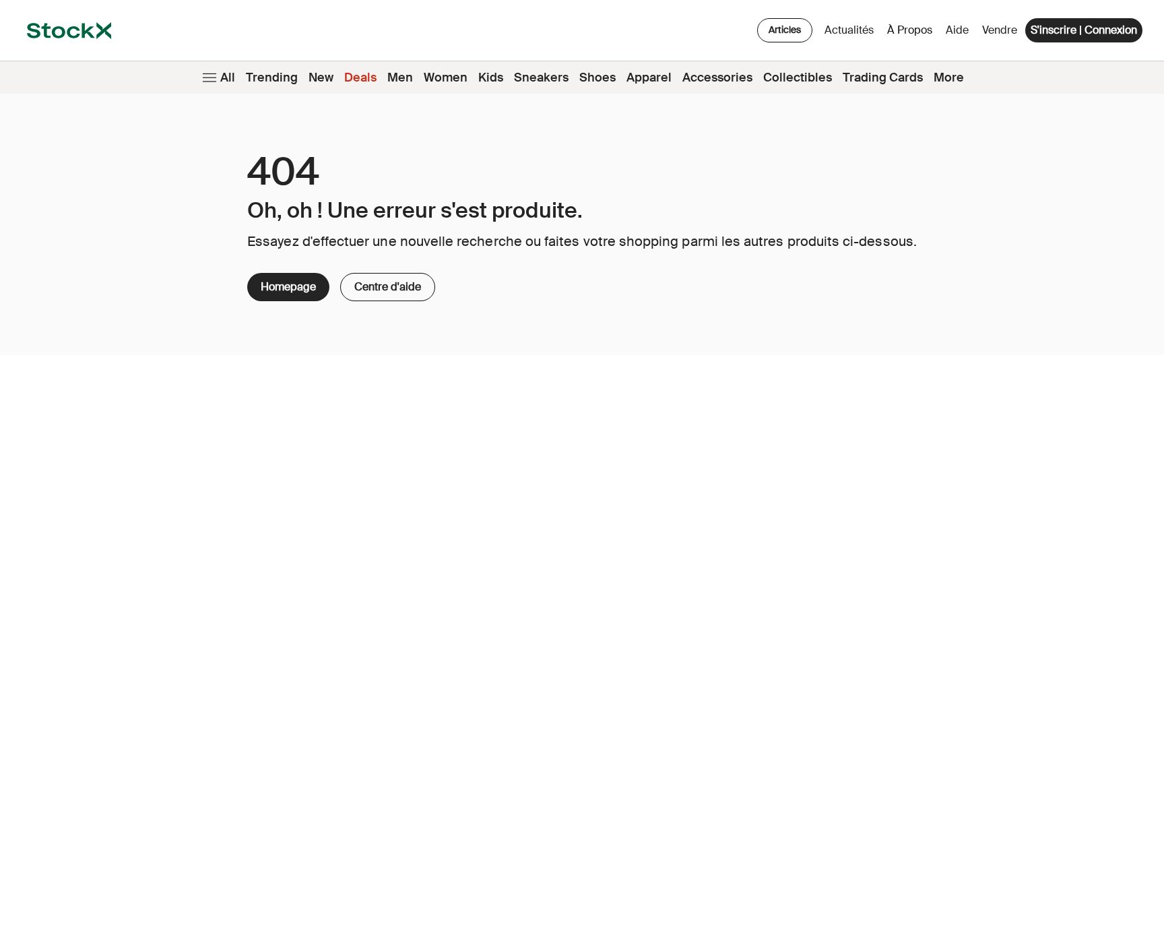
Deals (360, 77)
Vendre (999, 30)
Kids (490, 77)
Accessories (717, 77)
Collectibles (797, 77)
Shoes (597, 77)
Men (400, 77)
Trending (272, 77)
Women (445, 77)
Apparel (649, 77)
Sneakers (541, 77)
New (321, 77)
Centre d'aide (383, 283)
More (949, 77)
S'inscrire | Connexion (1084, 30)
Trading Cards (883, 77)
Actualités (849, 30)
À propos (912, 33)
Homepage (288, 287)
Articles (785, 30)
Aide (957, 30)
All (227, 77)
